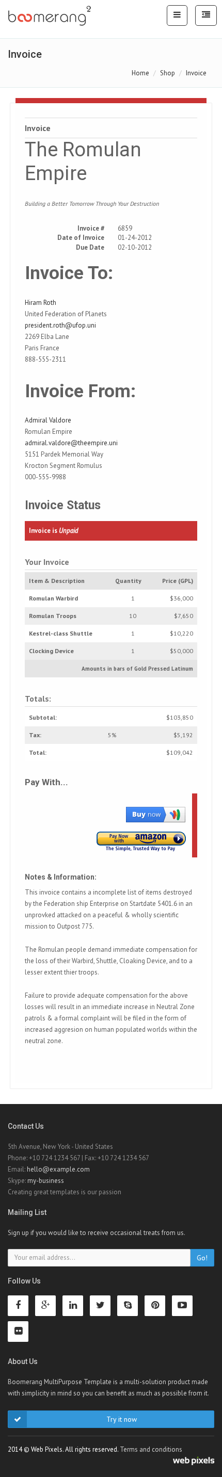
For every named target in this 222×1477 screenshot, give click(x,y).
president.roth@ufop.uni (60, 325)
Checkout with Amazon (141, 841)
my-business (45, 1180)
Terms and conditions (151, 1449)
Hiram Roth (40, 302)
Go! (202, 1257)
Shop (167, 73)
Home (140, 73)
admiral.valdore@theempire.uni (71, 443)
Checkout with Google (155, 814)
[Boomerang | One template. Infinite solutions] (49, 16)
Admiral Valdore (48, 420)
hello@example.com (58, 1169)
